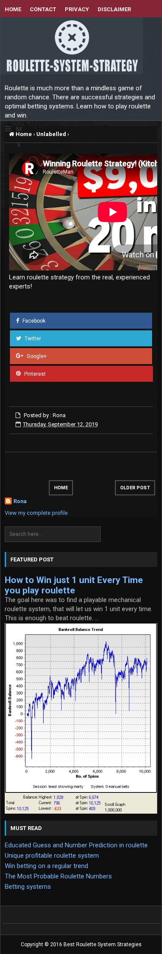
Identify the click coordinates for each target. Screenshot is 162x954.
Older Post (135, 488)
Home (23, 134)
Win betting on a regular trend (46, 866)
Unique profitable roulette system (52, 855)
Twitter (32, 339)
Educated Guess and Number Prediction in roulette (76, 845)
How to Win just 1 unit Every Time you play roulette (74, 585)
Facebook (33, 321)
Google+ (36, 356)
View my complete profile (36, 513)
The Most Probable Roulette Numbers (58, 876)
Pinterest (34, 374)
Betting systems (28, 887)
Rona (19, 501)
